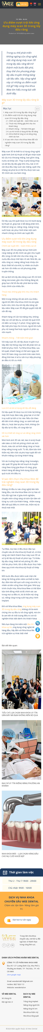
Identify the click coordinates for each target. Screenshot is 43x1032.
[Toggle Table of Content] (36, 109)
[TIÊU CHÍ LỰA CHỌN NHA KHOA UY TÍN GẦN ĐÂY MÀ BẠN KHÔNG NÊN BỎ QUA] (21, 679)
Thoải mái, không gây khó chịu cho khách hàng (22, 124)
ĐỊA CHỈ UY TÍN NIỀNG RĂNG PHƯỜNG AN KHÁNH (21, 784)
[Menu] (39, 4)
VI (31, 5)
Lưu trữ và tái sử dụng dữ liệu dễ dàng (23, 131)
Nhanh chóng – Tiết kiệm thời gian (22, 129)
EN (35, 5)
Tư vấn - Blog (21, 19)
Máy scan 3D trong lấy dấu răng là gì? (21, 112)
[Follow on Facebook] (4, 945)
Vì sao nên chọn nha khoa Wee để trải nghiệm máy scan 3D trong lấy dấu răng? (21, 142)
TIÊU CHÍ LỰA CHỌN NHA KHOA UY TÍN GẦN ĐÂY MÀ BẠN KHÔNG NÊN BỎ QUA (20, 714)
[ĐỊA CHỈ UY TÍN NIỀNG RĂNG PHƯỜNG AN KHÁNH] (21, 750)
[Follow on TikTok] (8, 945)
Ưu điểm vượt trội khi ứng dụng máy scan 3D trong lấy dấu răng (20, 116)
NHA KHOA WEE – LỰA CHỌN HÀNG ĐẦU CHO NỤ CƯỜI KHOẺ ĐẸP (20, 855)
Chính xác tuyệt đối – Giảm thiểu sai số (23, 121)
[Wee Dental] (8, 4)
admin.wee (30, 33)
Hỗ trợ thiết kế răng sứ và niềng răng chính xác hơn (23, 135)
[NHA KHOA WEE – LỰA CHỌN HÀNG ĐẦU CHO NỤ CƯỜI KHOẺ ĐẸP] (21, 820)
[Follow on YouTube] (13, 945)
